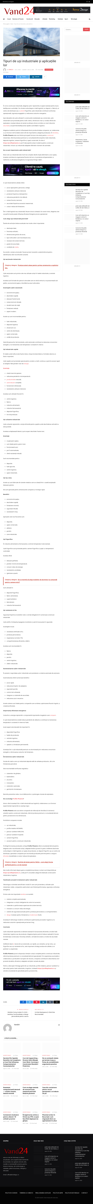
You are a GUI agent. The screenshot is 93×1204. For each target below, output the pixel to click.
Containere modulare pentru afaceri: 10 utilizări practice (11, 1117)
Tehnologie (74, 19)
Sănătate (60, 19)
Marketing (52, 19)
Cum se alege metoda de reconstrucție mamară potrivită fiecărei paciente (30, 1090)
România (55, 133)
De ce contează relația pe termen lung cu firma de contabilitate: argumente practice (50, 1061)
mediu (17, 247)
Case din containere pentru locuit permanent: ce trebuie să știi (50, 1090)
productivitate (11, 379)
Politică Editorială (72, 1193)
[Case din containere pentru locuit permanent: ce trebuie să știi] (51, 1077)
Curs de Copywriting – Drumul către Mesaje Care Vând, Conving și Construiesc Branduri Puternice (30, 1062)
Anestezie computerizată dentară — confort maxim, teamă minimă (11, 1090)
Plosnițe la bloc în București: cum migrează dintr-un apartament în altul (49, 1118)
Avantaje (6, 368)
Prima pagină (6, 23)
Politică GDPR (58, 1193)
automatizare (11, 382)
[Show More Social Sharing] (44, 77)
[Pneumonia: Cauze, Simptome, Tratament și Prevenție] (69, 142)
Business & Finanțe (18, 19)
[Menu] (4, 19)
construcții (50, 135)
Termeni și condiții (26, 1193)
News (11, 23)
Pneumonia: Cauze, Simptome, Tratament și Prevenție (82, 141)
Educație (37, 19)
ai (13, 944)
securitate (6, 126)
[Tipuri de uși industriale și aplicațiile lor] (31, 42)
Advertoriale (49, 69)
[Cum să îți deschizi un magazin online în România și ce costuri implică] (69, 118)
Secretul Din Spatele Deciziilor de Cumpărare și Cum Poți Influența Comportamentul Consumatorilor (12, 1062)
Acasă (9, 19)
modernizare (34, 915)
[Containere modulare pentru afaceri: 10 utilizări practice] (12, 1105)
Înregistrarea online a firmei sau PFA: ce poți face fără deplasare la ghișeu (31, 1118)
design (9, 915)
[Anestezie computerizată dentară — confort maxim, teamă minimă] (12, 1077)
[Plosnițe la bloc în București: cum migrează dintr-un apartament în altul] (51, 1105)
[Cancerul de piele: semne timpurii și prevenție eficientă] (69, 131)
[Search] (89, 19)
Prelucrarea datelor (43, 1193)
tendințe (23, 894)
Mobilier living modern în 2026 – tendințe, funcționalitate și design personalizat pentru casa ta (18, 1014)
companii (53, 715)
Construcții (29, 19)
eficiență (5, 856)
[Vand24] (20, 10)
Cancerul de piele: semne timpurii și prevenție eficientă (81, 130)
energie (26, 363)
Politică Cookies (11, 1193)
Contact (84, 1193)
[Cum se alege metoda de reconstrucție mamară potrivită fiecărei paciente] (31, 1077)
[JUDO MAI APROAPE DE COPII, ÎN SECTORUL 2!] (69, 109)
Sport (66, 19)
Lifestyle (45, 19)
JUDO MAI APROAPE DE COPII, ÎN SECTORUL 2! (83, 107)
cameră (22, 111)
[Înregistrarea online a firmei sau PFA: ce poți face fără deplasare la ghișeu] (31, 1105)
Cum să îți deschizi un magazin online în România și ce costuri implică (82, 118)
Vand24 (11, 69)
